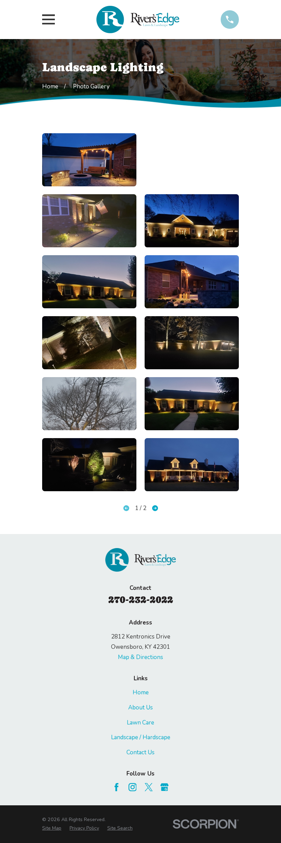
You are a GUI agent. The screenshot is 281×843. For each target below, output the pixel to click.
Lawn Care (140, 723)
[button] (89, 159)
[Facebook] (116, 787)
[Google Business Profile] (164, 787)
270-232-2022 (140, 599)
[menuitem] (51, 828)
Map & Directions (140, 657)
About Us (140, 707)
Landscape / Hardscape (140, 737)
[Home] (137, 19)
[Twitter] (149, 787)
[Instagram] (133, 787)
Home (141, 692)
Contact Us (140, 752)
